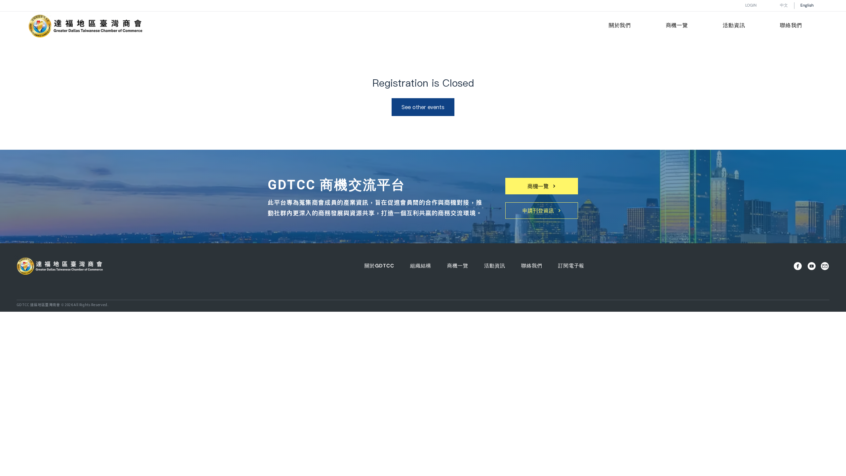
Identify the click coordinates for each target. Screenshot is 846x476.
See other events (423, 107)
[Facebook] (797, 266)
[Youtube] (811, 266)
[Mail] (824, 266)
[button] (619, 26)
